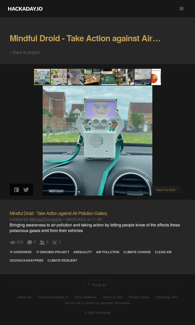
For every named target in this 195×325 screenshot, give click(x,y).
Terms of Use (112, 297)
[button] (181, 8)
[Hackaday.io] (25, 8)
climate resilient (62, 260)
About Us (24, 297)
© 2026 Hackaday (97, 312)
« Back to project (25, 52)
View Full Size (165, 189)
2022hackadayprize (26, 260)
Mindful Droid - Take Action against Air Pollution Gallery (58, 213)
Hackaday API (166, 297)
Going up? (99, 284)
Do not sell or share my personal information (97, 303)
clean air (163, 252)
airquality (82, 252)
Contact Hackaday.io (53, 297)
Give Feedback (85, 297)
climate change (137, 252)
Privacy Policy (139, 297)
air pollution (107, 252)
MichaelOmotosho (45, 219)
